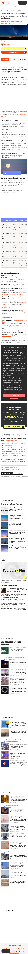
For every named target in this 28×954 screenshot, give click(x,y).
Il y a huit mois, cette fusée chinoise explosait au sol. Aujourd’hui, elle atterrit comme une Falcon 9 (17, 865)
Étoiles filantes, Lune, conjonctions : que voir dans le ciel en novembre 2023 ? (17, 524)
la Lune (15, 123)
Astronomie (19, 10)
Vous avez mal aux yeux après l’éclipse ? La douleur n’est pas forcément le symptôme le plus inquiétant (13, 461)
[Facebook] (14, 948)
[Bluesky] (21, 948)
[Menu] (8, 3)
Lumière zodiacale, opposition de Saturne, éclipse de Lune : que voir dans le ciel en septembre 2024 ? (18, 540)
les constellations (22, 190)
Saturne (15, 185)
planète (6, 129)
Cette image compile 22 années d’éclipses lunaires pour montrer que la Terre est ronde (18, 690)
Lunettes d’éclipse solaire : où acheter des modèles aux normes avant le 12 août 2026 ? (13, 609)
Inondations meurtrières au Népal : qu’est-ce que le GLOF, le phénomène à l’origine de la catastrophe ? (18, 672)
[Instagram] (12, 948)
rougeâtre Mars (6, 181)
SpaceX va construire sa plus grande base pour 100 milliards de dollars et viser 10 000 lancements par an (18, 732)
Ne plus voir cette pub (7, 500)
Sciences (5, 10)
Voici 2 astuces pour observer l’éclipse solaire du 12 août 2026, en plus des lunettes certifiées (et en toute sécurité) (13, 596)
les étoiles (14, 342)
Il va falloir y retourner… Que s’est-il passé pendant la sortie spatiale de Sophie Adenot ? (18, 856)
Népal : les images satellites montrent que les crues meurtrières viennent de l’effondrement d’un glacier (17, 650)
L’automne (3, 76)
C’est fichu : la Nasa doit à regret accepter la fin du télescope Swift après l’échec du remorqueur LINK (18, 810)
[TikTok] (7, 948)
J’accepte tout (15, 395)
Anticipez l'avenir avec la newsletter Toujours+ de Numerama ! (15, 509)
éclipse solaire (11, 441)
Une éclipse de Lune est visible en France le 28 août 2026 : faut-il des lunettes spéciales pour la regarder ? (18, 763)
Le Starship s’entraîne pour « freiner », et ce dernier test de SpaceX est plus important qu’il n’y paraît (18, 799)
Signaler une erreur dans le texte (10, 469)
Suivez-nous (5, 59)
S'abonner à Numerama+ (13, 426)
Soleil (7, 145)
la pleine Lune (21, 153)
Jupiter (9, 185)
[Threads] (23, 948)
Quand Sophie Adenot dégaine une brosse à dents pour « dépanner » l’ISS (18, 746)
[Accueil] (3, 3)
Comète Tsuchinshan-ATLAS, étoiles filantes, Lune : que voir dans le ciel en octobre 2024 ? (17, 517)
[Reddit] (16, 948)
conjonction (23, 143)
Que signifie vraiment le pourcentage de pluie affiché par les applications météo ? (18, 724)
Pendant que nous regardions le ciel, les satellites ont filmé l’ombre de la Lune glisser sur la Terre (14, 455)
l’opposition (5, 157)
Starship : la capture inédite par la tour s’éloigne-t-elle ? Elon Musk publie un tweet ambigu (17, 828)
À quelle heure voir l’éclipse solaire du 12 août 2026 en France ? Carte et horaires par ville (17, 590)
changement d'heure (8, 476)
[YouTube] (5, 948)
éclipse (18, 476)
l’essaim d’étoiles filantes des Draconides (13, 294)
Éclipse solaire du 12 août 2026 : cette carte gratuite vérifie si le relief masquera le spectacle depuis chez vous (13, 605)
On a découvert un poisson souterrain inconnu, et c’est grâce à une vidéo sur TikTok (17, 882)
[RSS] (19, 948)
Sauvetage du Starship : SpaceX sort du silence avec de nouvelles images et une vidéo (18, 874)
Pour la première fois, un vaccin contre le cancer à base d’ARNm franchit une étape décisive (18, 845)
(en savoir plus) (7, 375)
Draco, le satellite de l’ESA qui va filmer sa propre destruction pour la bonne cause (18, 755)
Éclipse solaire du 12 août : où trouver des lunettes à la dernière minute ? (12, 600)
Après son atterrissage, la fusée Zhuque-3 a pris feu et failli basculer (18, 836)
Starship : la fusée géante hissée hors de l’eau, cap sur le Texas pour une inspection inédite (18, 681)
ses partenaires (7, 384)
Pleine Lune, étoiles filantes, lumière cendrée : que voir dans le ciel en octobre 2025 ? (17, 532)
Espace (12, 10)
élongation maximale (7, 317)
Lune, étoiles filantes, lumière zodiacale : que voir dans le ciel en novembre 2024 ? (17, 547)
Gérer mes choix (14, 398)
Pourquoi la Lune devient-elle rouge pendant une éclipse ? (18, 663)
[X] (9, 948)
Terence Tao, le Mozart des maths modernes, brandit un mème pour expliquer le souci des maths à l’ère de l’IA (18, 819)
